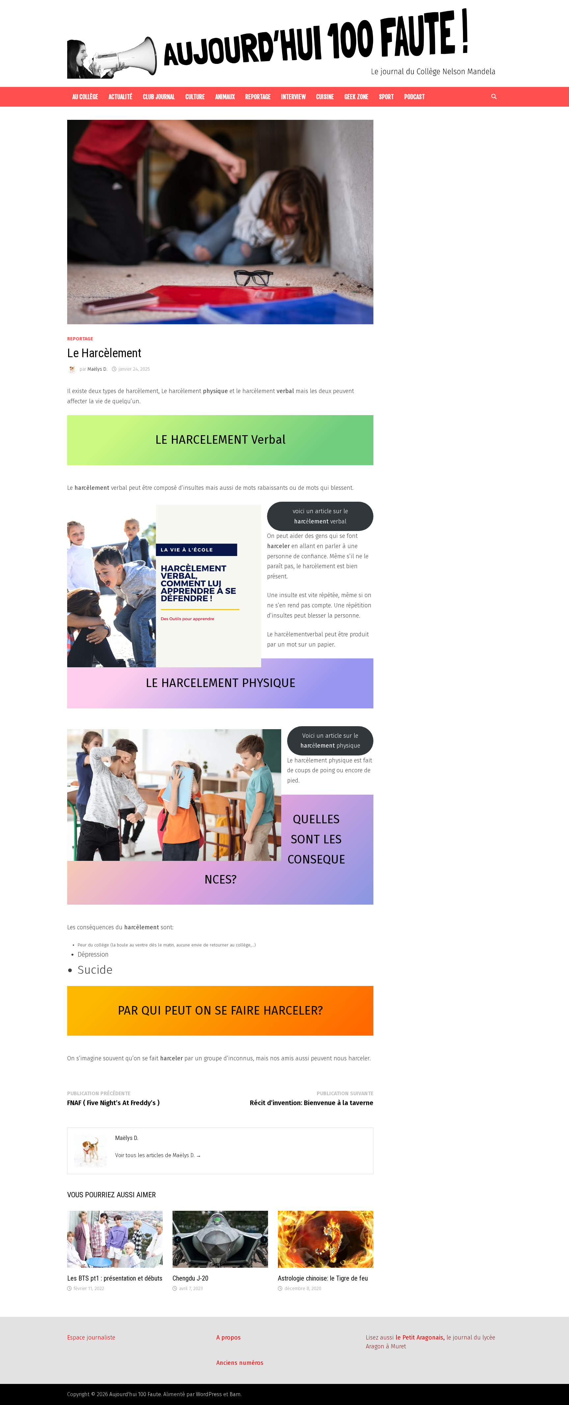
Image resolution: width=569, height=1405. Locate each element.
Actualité (120, 96)
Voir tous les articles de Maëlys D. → (158, 1155)
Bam (235, 1394)
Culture (195, 96)
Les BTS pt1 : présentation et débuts (114, 1278)
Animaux (225, 96)
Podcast (414, 96)
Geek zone (356, 96)
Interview (293, 96)
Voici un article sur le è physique (330, 741)
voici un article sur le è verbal (320, 516)
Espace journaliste (91, 1337)
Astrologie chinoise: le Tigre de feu (323, 1278)
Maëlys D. (97, 369)
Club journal (159, 96)
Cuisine (325, 96)
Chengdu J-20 (190, 1278)
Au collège (85, 96)
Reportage (258, 96)
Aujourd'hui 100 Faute (135, 1394)
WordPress (209, 1394)
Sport (386, 96)
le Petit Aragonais (419, 1337)
